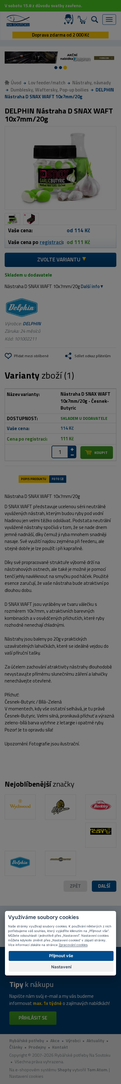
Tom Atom (97, 1069)
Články (15, 1047)
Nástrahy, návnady (91, 82)
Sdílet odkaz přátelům (92, 356)
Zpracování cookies (73, 945)
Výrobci (73, 1040)
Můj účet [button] (70, 19)
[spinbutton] (60, 452)
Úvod (16, 82)
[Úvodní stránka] (18, 20)
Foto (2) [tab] (58, 479)
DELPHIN (32, 323)
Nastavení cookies (26, 1076)
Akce (55, 1040)
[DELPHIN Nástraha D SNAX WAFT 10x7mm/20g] (60, 168)
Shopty (64, 1069)
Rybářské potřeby (26, 1040)
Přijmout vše (61, 955)
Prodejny (37, 1047)
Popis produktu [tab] (33, 479)
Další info (90, 286)
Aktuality (95, 1040)
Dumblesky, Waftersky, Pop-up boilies (50, 89)
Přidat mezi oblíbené (31, 356)
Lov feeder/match (46, 82)
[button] (104, 886)
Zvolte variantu (58, 259)
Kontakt (60, 1047)
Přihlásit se (33, 1017)
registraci (51, 242)
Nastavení (61, 966)
